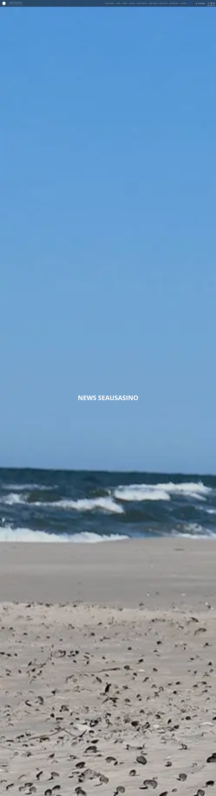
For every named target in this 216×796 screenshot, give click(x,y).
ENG (211, 5)
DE (214, 5)
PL (208, 5)
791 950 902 (201, 3)
